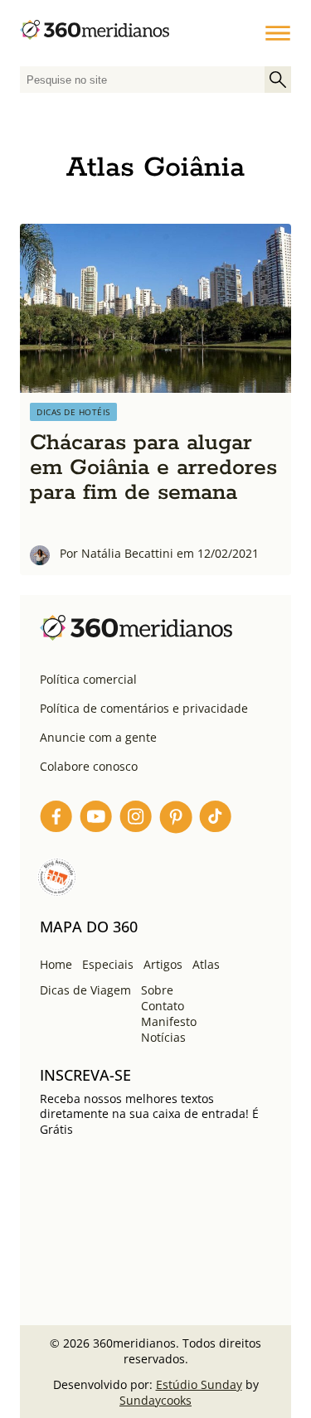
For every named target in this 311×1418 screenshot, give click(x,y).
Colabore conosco (89, 766)
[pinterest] (175, 819)
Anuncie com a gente (98, 737)
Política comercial (88, 679)
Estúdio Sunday (199, 1384)
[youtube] (96, 819)
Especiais (108, 964)
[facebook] (56, 819)
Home (56, 964)
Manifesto (169, 1021)
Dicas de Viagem (85, 990)
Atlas (206, 964)
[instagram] (136, 819)
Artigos (162, 964)
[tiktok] (215, 819)
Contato (162, 1006)
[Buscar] (278, 79)
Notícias (163, 1037)
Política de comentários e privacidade (144, 708)
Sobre (157, 990)
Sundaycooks (155, 1400)
